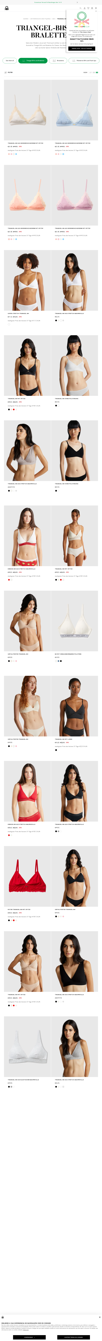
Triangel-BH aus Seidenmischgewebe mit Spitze (25, 143)
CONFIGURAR (28, 1337)
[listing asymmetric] (90, 72)
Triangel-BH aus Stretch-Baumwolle (69, 313)
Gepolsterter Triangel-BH (18, 654)
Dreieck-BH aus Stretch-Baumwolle (21, 569)
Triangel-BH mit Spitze (16, 398)
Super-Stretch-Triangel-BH (18, 313)
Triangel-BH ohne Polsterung (66, 398)
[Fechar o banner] (100, 1317)
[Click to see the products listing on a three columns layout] (97, 72)
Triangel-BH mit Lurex (63, 739)
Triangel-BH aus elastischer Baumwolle (23, 1079)
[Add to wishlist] (7, 82)
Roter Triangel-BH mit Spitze (19, 909)
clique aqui (26, 1330)
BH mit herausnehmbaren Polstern (68, 654)
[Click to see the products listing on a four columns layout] (94, 72)
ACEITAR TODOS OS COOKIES (73, 1337)
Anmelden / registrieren (82, 48)
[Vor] (77, 2)
